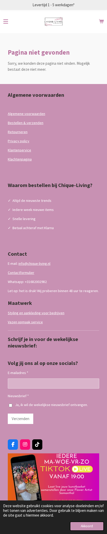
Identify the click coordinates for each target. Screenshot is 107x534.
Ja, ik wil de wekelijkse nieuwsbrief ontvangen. (51, 404)
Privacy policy (18, 141)
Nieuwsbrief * (18, 396)
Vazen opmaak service (25, 322)
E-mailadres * (18, 372)
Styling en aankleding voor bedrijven (36, 313)
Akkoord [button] (87, 526)
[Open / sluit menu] (5, 21)
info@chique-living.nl (34, 263)
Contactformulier (21, 272)
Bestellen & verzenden (25, 122)
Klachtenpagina (20, 159)
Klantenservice (19, 150)
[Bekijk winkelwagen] (101, 21)
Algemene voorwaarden (26, 113)
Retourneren (18, 132)
